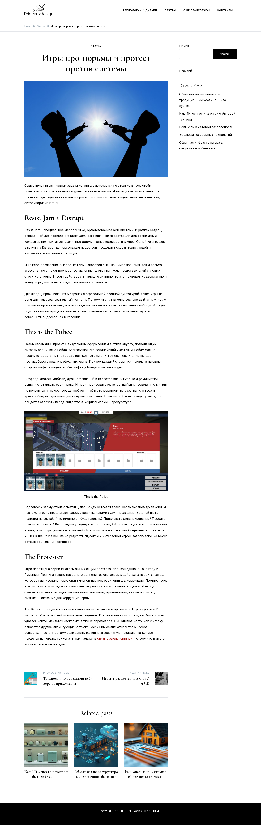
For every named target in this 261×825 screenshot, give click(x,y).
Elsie (129, 811)
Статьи (170, 10)
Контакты (225, 10)
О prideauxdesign (196, 10)
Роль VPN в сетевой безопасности (206, 127)
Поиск (184, 46)
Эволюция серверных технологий (205, 135)
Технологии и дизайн (140, 10)
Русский (185, 71)
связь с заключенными (114, 638)
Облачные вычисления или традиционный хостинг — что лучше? (202, 100)
